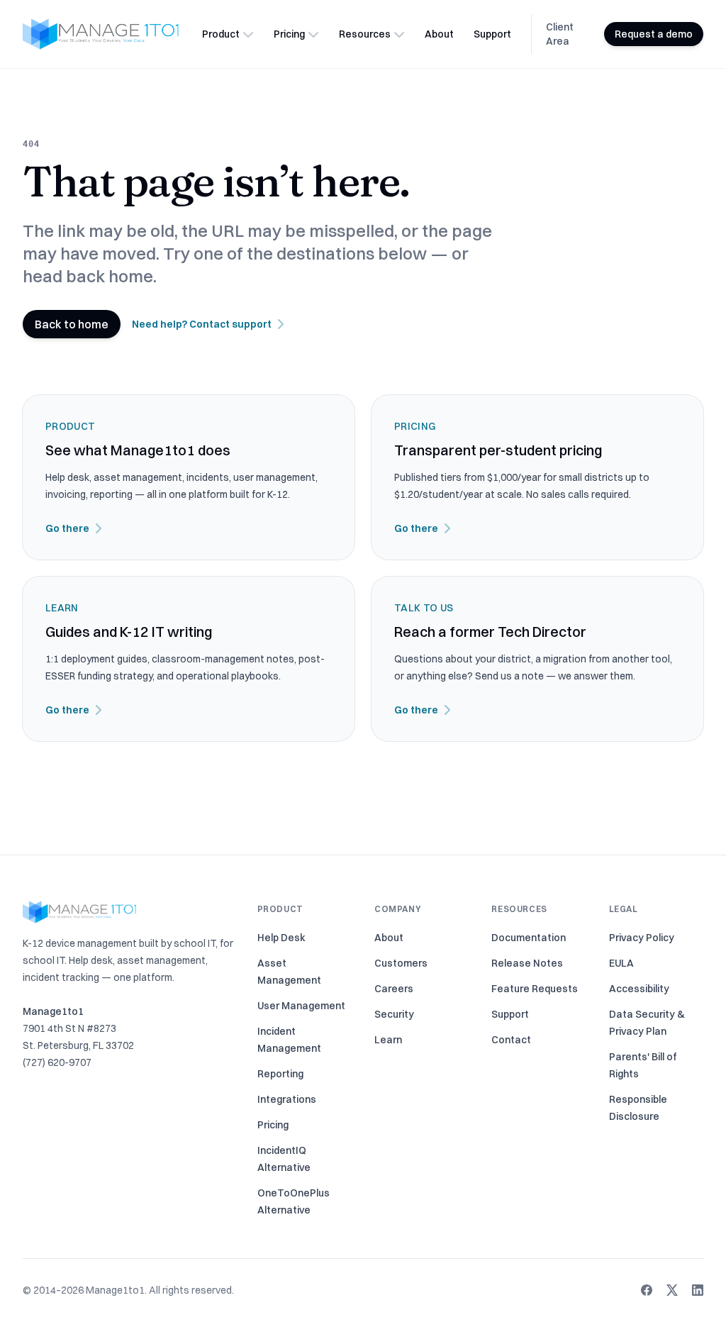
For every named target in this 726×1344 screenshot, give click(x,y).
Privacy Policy (641, 937)
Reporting (280, 1073)
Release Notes (527, 963)
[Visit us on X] (672, 1290)
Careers (393, 988)
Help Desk (281, 937)
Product (221, 34)
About (439, 34)
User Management (301, 1005)
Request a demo (654, 34)
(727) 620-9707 (57, 1062)
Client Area (560, 34)
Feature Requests (534, 988)
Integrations (286, 1099)
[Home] (101, 34)
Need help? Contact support (202, 324)
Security (394, 1014)
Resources (365, 34)
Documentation (528, 937)
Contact (511, 1039)
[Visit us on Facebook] (646, 1290)
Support (492, 34)
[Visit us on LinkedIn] (697, 1290)
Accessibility (639, 988)
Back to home (71, 324)
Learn (388, 1039)
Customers (401, 963)
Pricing (289, 34)
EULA (621, 963)
